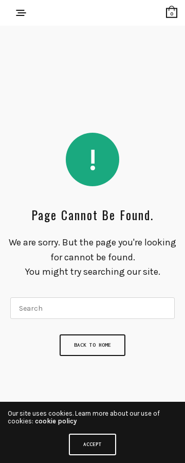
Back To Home (92, 345)
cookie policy (56, 421)
